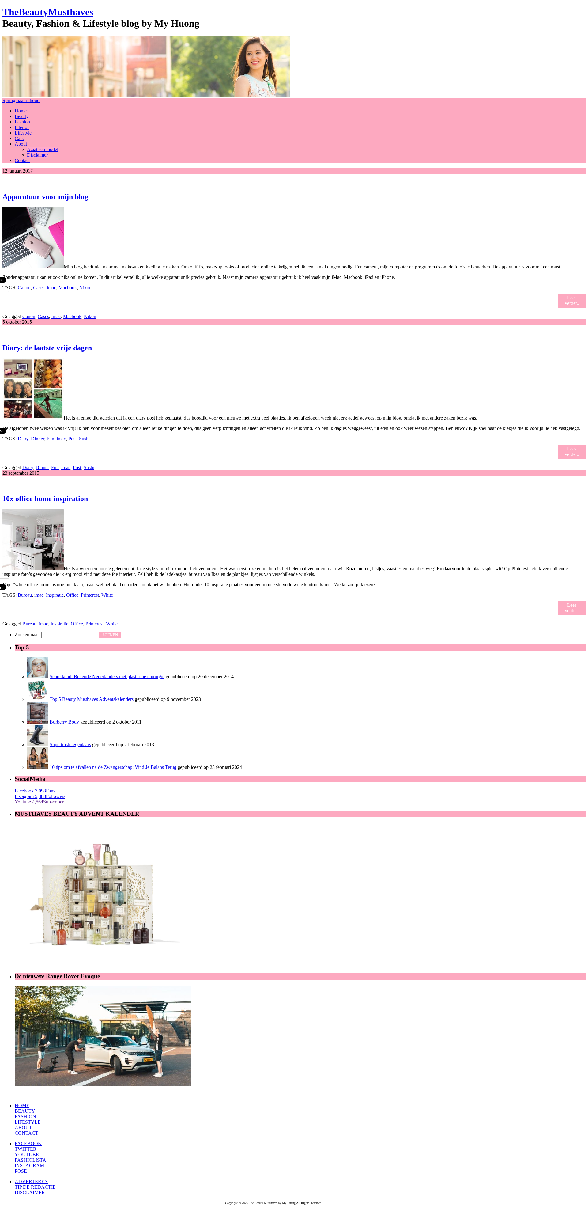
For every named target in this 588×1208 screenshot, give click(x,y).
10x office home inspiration (45, 499)
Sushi (84, 438)
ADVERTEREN (31, 1181)
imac (51, 287)
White (107, 595)
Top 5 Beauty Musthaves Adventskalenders (92, 699)
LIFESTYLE (28, 1122)
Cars (19, 138)
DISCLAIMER (30, 1192)
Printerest (90, 595)
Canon (24, 287)
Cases (38, 287)
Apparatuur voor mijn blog (45, 197)
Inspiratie (55, 595)
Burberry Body (64, 721)
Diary (23, 438)
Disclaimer (37, 155)
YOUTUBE (27, 1154)
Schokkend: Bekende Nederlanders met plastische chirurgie (107, 676)
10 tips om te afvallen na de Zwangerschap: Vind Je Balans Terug (113, 767)
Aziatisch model (42, 149)
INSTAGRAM (29, 1165)
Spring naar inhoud (21, 100)
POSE (21, 1171)
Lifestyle (23, 132)
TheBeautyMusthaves (47, 11)
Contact (22, 160)
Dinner (37, 438)
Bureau (25, 595)
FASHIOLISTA (30, 1160)
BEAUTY (25, 1111)
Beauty (21, 116)
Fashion (22, 121)
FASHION (25, 1116)
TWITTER (25, 1149)
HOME (22, 1105)
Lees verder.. (572, 300)
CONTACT (26, 1133)
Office (72, 595)
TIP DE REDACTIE (35, 1187)
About (21, 143)
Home (21, 110)
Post (72, 438)
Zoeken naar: (27, 634)
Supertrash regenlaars (70, 744)
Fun (50, 438)
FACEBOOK (28, 1143)
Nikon (85, 287)
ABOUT (23, 1127)
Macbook (67, 287)
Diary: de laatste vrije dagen (47, 348)
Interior (22, 127)
